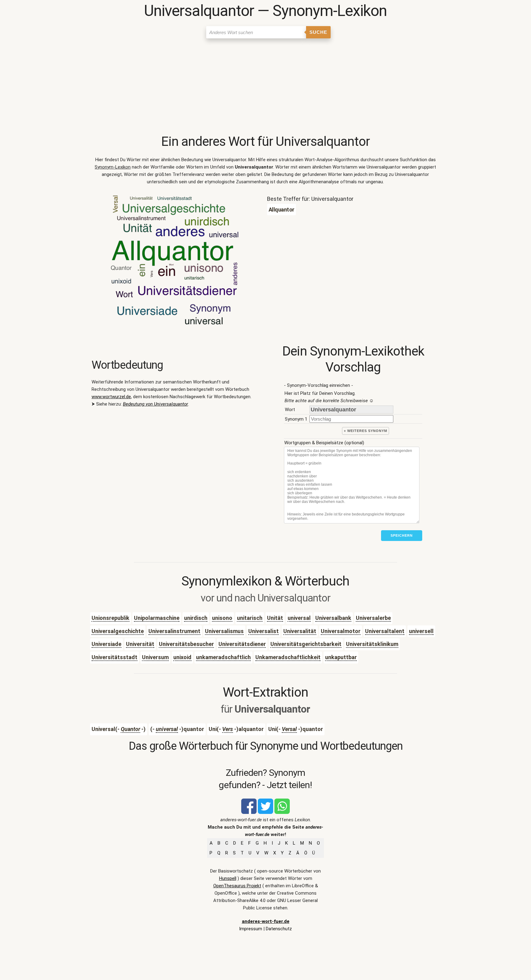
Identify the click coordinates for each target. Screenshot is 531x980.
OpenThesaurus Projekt (237, 886)
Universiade (106, 644)
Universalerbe (373, 618)
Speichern (402, 535)
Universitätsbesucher (186, 644)
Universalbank (333, 618)
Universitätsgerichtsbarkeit (305, 644)
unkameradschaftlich (223, 657)
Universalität (299, 631)
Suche (318, 32)
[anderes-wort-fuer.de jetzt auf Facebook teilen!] (249, 812)
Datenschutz (279, 928)
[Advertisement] (265, 87)
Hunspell (227, 878)
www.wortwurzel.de (111, 396)
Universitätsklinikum (372, 644)
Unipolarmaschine (156, 618)
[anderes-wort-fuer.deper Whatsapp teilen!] (282, 812)
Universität (140, 644)
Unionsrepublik (110, 618)
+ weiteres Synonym (365, 431)
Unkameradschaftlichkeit (288, 657)
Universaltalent (384, 631)
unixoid (182, 657)
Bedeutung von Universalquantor (155, 404)
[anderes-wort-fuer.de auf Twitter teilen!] (265, 812)
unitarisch (249, 618)
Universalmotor (340, 631)
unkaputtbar (341, 657)
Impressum (250, 928)
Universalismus (224, 631)
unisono (222, 618)
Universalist (263, 631)
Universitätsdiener (242, 644)
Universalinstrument (174, 631)
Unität (275, 618)
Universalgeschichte (118, 631)
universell (421, 631)
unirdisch (195, 618)
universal (299, 618)
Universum (155, 657)
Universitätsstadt (114, 657)
